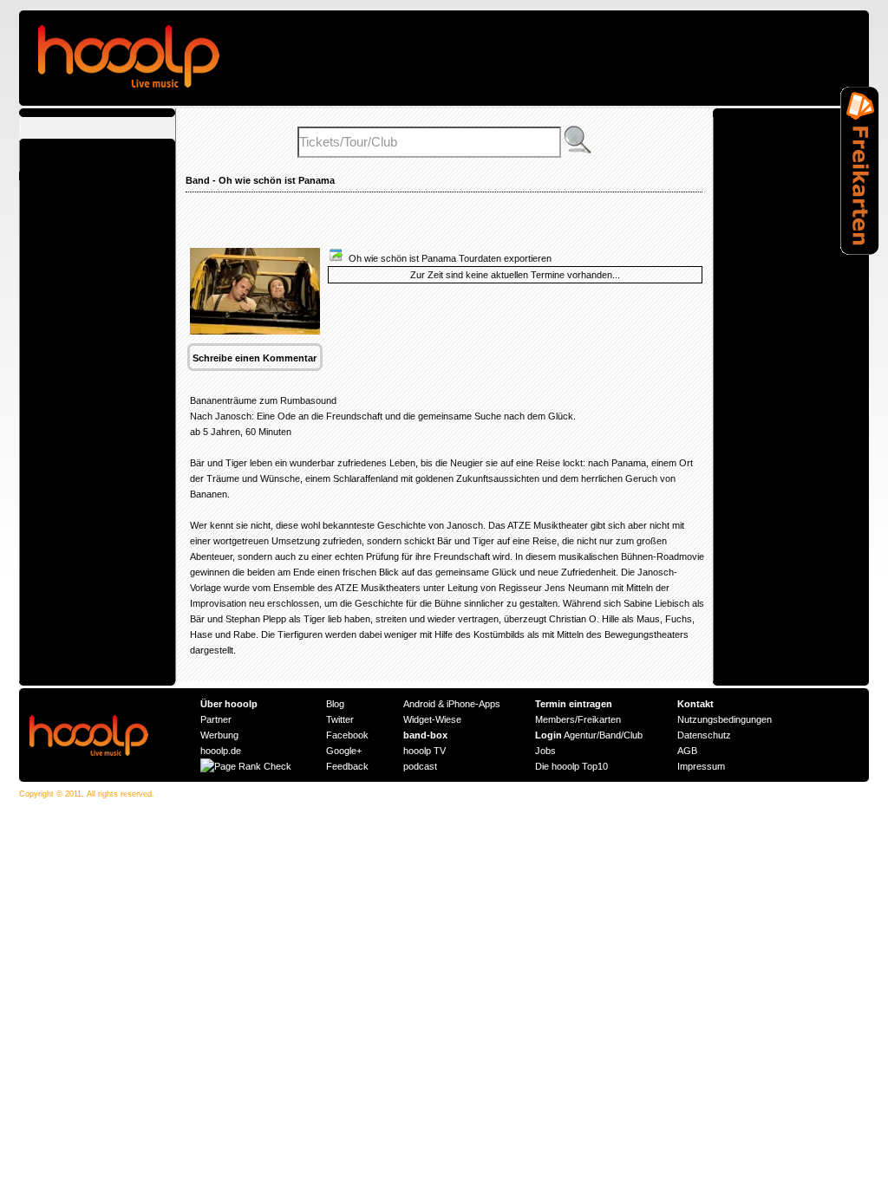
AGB (687, 750)
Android (419, 704)
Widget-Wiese (432, 719)
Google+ (344, 750)
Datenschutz (704, 735)
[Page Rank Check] (245, 766)
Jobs (545, 750)
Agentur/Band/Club (589, 735)
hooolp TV (424, 750)
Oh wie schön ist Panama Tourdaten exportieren (447, 258)
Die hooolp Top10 (571, 766)
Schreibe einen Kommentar (255, 358)
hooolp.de (220, 750)
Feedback (347, 766)
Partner (216, 719)
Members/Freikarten (578, 719)
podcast (420, 766)
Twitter (340, 719)
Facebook (347, 735)
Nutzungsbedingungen (724, 719)
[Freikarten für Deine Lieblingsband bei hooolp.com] (859, 251)
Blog (335, 704)
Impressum (701, 766)
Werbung (219, 735)
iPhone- (463, 704)
